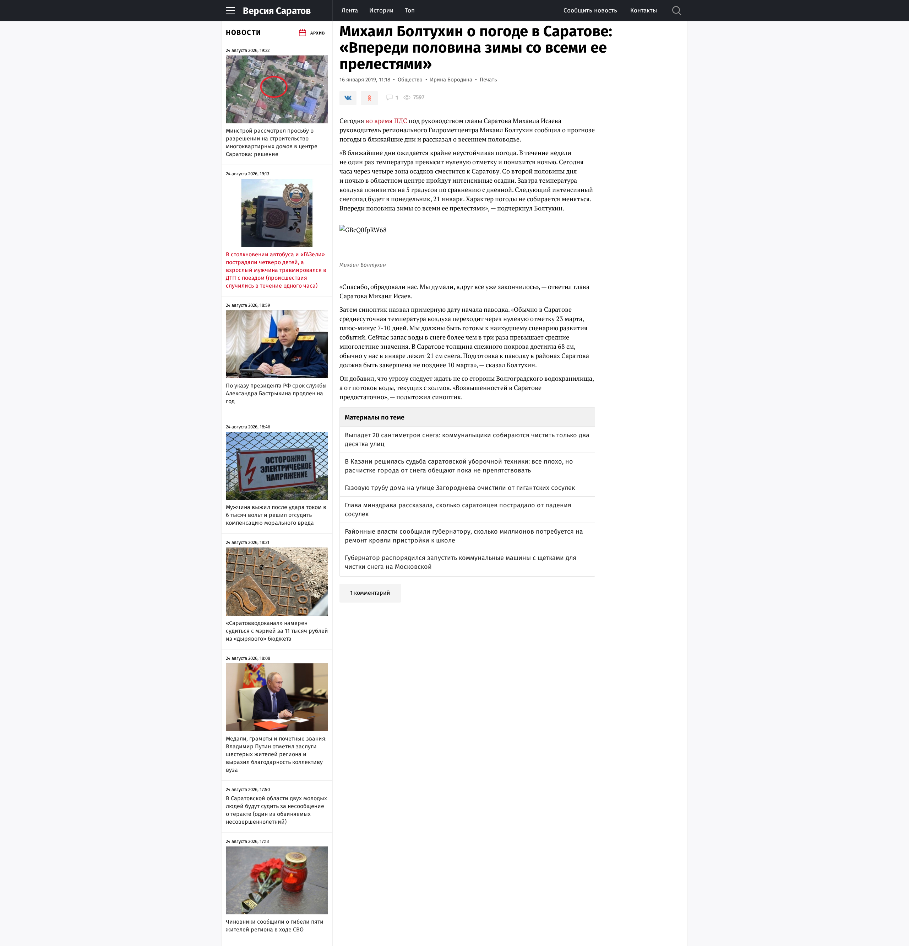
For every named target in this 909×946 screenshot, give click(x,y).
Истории (381, 10)
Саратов (277, 10)
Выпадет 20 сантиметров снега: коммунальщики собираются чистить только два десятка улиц (467, 439)
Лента (350, 10)
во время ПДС (386, 120)
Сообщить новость (590, 10)
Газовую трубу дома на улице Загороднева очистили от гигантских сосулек (460, 488)
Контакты (643, 10)
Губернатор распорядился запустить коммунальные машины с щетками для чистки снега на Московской (460, 562)
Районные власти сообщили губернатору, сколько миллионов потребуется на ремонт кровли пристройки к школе (464, 536)
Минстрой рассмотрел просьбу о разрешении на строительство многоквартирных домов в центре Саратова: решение (271, 142)
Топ (410, 10)
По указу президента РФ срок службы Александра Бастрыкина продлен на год (276, 393)
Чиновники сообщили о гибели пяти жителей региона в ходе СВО (274, 925)
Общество (410, 79)
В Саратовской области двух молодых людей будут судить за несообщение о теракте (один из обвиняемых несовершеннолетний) (276, 810)
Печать (488, 79)
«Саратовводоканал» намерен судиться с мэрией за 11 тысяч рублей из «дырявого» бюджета (277, 631)
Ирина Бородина (451, 79)
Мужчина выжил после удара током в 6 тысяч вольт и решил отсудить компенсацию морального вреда (276, 515)
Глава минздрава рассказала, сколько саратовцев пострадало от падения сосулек (458, 509)
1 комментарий (370, 592)
